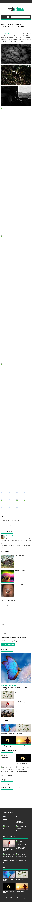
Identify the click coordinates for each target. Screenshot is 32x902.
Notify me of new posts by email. (11, 641)
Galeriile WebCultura (14, 520)
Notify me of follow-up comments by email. (14, 637)
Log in (24, 898)
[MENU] (8, 17)
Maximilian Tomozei (7, 34)
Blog (7, 535)
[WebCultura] (4, 16)
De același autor (13, 535)
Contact (19, 898)
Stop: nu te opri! (25, 525)
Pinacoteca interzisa (7, 525)
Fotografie (5, 520)
